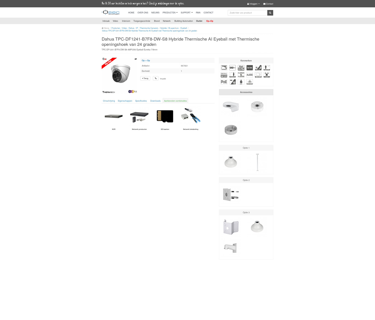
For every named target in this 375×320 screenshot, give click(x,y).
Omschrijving (109, 100)
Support (186, 12)
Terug (145, 78)
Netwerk (167, 20)
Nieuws (155, 12)
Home (131, 12)
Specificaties (141, 100)
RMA (198, 12)
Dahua (131, 28)
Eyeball (184, 28)
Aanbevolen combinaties (175, 100)
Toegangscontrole (141, 20)
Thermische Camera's (149, 28)
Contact (208, 12)
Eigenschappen (125, 100)
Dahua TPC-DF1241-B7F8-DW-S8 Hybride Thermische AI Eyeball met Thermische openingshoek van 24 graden (149, 30)
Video (115, 20)
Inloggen (253, 3)
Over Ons (143, 12)
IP (137, 28)
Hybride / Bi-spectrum (169, 28)
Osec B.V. (110, 13)
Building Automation (183, 20)
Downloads (155, 100)
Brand (157, 20)
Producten (169, 12)
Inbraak (106, 20)
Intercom (126, 20)
